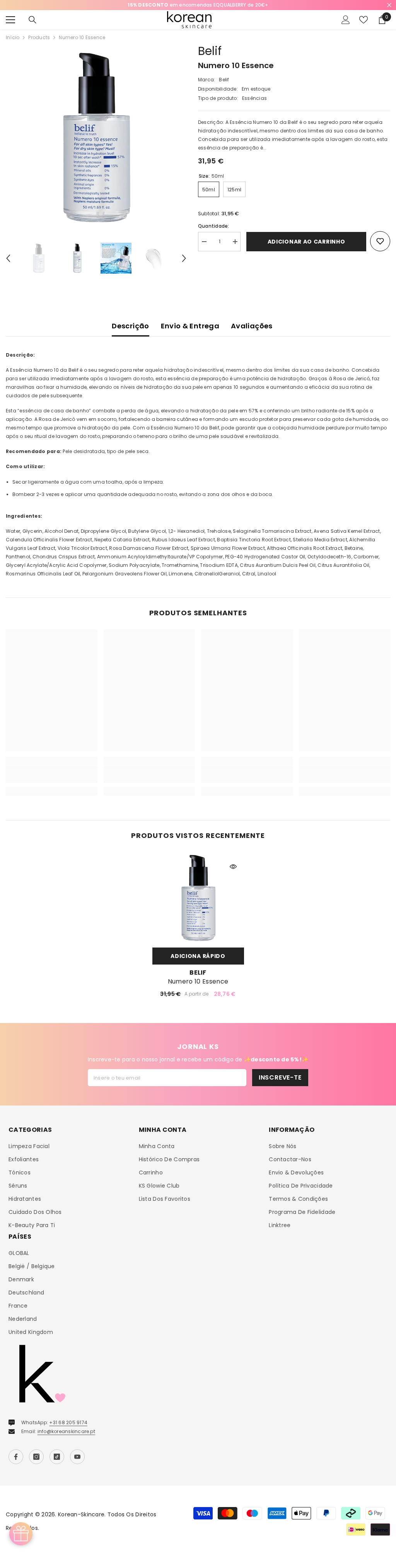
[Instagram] (36, 1456)
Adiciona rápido (198, 956)
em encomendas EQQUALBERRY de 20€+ (198, 5)
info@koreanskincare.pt (66, 1431)
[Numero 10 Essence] (198, 898)
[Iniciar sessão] (345, 19)
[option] (198, 5)
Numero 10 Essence (198, 981)
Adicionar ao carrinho (306, 241)
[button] (8, 258)
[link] (51, 774)
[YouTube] (77, 1456)
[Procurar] (32, 19)
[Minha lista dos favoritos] (363, 19)
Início (12, 37)
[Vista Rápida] (233, 867)
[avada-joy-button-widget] (20, 1533)
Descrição (130, 326)
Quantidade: (213, 226)
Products (39, 37)
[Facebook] (16, 1456)
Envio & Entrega (190, 326)
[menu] (10, 19)
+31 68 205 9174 (68, 1422)
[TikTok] (57, 1456)
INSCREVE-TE (280, 1077)
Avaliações (252, 326)
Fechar (389, 5)
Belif (210, 51)
